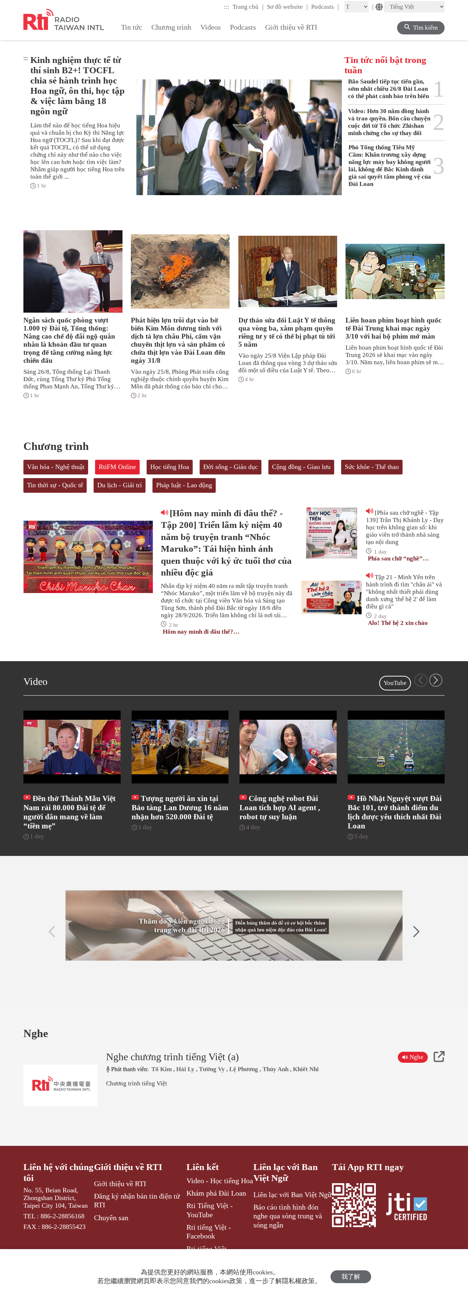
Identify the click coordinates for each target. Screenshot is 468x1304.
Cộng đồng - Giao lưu (301, 466)
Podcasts (325, 6)
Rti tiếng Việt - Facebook (208, 1231)
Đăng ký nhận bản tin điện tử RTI (137, 1200)
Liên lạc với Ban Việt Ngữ (285, 1172)
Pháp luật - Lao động (184, 485)
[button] (435, 680)
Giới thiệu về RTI (128, 1167)
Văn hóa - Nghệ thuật (55, 466)
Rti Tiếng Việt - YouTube (209, 1209)
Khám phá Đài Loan (216, 1193)
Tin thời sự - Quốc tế (55, 485)
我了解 (350, 1276)
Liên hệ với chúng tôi (58, 1172)
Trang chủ (248, 6)
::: (226, 6)
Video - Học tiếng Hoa (219, 1181)
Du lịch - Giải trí (119, 485)
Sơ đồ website (287, 6)
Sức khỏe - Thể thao (372, 466)
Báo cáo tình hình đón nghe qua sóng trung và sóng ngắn (287, 1216)
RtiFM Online (117, 466)
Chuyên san (111, 1218)
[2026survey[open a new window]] (234, 925)
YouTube (395, 682)
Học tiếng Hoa (169, 466)
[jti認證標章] (411, 1208)
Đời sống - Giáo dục (230, 466)
